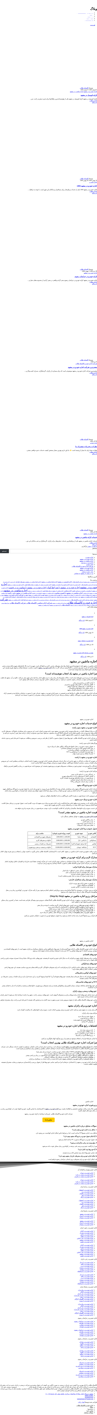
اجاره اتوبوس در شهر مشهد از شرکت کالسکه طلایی (84, 582)
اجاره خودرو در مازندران (85, 1290)
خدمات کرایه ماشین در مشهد (86, 537)
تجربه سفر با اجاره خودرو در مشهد (48, 597)
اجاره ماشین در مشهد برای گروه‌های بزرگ (71, 595)
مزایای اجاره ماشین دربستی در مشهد (78, 605)
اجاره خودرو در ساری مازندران (83, 1295)
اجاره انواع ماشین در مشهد (49, 582)
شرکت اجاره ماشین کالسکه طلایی (39, 603)
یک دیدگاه (82, 620)
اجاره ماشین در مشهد (86, 561)
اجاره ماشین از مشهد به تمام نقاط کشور (52, 591)
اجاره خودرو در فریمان (86, 1362)
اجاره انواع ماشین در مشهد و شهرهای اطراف (28, 582)
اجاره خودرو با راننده (75, 584)
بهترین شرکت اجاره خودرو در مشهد (16, 595)
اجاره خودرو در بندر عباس (85, 1238)
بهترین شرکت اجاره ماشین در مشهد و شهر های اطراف (68, 597)
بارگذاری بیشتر (92, 546)
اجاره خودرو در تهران (86, 1173)
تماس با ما (48, 1120)
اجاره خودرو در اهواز (86, 1236)
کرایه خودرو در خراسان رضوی (86, 276)
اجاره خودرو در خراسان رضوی (83, 1321)
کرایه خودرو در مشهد (90, 91)
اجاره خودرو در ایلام (87, 1264)
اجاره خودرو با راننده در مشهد (61, 584)
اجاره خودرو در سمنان (86, 1217)
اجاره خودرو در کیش (86, 1234)
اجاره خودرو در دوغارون (85, 1368)
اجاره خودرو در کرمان (86, 1216)
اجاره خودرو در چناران (86, 1342)
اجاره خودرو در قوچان (86, 1327)
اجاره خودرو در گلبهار (86, 1344)
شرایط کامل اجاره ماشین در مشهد (18, 600)
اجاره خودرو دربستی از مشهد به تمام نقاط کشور (38, 584)
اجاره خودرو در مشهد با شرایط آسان (63, 587)
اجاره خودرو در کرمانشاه (85, 1271)
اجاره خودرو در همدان (86, 1269)
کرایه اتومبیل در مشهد (89, 95)
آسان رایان (81, 1402)
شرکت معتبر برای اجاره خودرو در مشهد (77, 1047)
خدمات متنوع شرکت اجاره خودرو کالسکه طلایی (59, 600)
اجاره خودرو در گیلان (86, 1292)
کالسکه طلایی (65, 605)
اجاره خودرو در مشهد (86, 559)
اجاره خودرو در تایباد (87, 1347)
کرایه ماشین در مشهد (76, 91)
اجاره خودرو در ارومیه (86, 1301)
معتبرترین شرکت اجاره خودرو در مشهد (82, 367)
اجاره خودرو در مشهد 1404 (87, 186)
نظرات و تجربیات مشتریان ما (86, 447)
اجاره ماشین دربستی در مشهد (35, 591)
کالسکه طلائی (84, 88)
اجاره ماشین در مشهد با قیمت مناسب (68, 593)
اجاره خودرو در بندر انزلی (85, 1293)
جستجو (95, 548)
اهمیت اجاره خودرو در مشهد (52, 595)
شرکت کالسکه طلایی (18, 603)
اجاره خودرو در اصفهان (86, 1190)
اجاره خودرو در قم (87, 1195)
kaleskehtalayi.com (23, 1387)
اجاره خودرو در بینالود (86, 1345)
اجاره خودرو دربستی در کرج (84, 1175)
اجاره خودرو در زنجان (86, 1297)
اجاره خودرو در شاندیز (86, 1325)
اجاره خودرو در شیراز (86, 1233)
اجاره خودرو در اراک (87, 1197)
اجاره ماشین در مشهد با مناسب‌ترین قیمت (43, 593)
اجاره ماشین (68, 591)
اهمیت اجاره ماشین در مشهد (36, 595)
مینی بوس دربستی (87, 571)
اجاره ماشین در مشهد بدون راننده (20, 593)
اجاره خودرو (93, 182)
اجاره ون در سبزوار (87, 563)
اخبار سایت (93, 443)
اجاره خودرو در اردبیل (86, 1262)
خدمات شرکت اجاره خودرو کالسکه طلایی (81, 600)
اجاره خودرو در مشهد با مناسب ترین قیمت (27, 587)
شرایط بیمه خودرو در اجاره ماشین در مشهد (38, 600)
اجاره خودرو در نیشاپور (86, 1364)
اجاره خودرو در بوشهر (86, 1240)
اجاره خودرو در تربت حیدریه (84, 1366)
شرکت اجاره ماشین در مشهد (59, 603)
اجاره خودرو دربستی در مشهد (16, 584)
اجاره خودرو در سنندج (86, 1268)
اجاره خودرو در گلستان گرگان (83, 1299)
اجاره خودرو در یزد (87, 1192)
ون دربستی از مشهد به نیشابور (83, 573)
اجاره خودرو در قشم (86, 1242)
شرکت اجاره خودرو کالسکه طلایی (86, 363)
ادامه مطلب (93, 100)
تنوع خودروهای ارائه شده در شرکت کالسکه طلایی (28, 597)
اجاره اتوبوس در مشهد (65, 582)
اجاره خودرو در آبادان (86, 1231)
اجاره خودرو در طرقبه (86, 1323)
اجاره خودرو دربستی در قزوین (83, 1176)
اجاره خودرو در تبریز (87, 1266)
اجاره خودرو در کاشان (86, 1193)
